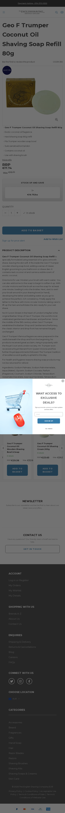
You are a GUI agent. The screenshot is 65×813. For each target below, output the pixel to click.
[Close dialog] (63, 381)
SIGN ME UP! (48, 421)
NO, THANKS (48, 428)
